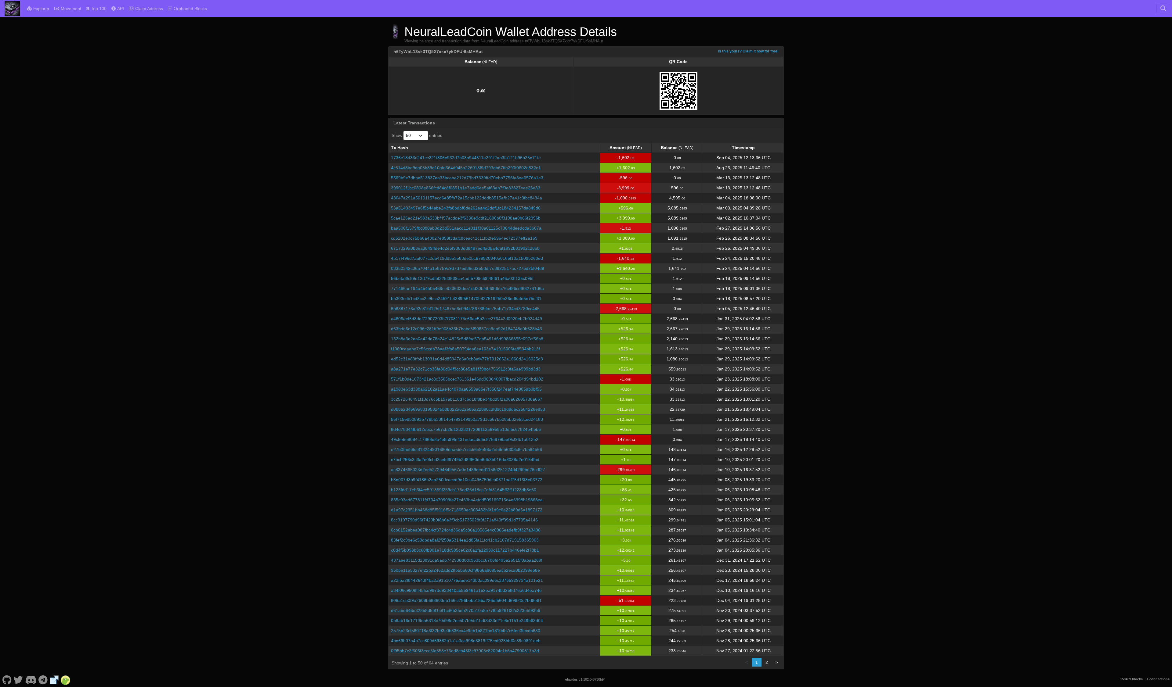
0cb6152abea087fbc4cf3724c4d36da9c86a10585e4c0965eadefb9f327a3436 (466, 530)
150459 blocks (1131, 679)
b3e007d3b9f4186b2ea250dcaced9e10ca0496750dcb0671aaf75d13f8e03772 (466, 479)
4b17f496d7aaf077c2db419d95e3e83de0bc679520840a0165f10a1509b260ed (467, 258)
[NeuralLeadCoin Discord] (30, 679)
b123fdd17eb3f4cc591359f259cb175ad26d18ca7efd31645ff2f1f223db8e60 (463, 489)
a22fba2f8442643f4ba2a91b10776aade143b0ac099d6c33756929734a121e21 (467, 580)
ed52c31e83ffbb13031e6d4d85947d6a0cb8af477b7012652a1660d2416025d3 (467, 358)
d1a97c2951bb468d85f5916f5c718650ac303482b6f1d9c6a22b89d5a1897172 (466, 509)
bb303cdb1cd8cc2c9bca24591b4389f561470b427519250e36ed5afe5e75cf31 (466, 298)
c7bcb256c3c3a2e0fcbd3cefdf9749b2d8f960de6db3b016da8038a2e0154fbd (465, 459)
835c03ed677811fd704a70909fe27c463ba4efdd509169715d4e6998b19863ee (467, 499)
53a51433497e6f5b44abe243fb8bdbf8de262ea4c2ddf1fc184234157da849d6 (466, 208)
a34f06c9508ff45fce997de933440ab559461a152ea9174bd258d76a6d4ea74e (466, 590)
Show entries (417, 135)
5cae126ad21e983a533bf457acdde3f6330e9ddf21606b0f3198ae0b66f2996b (466, 218)
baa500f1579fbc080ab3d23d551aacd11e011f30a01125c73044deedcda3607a (466, 228)
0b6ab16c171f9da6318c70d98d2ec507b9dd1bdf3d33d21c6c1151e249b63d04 (467, 620)
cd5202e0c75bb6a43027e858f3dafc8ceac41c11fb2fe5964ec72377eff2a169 (464, 238)
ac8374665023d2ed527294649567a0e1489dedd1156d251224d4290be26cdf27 (468, 469)
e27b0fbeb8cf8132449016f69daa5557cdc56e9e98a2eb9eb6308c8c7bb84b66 (466, 449)
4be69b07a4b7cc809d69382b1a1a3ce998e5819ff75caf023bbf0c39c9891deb (466, 640)
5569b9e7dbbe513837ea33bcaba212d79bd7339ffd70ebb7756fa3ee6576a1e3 (467, 177)
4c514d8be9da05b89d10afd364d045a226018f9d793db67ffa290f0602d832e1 (466, 167)
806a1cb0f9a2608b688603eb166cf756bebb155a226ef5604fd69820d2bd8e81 (466, 600)
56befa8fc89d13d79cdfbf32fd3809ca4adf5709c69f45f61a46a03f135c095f (462, 278)
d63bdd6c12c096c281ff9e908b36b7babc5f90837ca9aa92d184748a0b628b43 (466, 328)
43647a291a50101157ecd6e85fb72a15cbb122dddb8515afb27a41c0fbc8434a (466, 197)
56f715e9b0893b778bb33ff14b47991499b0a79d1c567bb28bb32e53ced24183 (467, 419)
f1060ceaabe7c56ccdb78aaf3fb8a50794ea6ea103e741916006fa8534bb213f (465, 348)
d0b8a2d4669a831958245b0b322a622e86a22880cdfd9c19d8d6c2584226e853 (468, 409)
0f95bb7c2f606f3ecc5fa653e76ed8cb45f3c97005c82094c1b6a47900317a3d (465, 650)
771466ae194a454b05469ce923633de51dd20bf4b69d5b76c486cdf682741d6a (467, 288)
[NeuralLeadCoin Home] (12, 8)
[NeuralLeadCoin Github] (7, 679)
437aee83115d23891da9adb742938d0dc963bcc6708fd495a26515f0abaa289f (466, 560)
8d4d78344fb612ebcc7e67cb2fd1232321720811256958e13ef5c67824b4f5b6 (466, 429)
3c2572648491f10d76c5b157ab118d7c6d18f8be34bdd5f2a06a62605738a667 (466, 399)
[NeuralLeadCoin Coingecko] (65, 679)
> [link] (777, 662)
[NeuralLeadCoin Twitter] (18, 679)
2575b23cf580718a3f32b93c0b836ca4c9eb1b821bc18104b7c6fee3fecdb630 (465, 630)
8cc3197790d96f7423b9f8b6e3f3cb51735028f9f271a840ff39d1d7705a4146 (464, 519)
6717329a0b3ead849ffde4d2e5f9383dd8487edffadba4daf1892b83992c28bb (465, 248)
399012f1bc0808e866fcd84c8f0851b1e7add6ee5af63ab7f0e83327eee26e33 (465, 187)
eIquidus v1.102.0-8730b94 (585, 679)
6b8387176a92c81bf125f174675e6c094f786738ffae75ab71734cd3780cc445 (465, 308)
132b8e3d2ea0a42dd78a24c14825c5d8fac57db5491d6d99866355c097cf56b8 (467, 338)
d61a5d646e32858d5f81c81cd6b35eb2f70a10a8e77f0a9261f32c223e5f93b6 (465, 610)
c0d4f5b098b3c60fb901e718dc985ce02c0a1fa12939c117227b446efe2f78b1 (465, 550)
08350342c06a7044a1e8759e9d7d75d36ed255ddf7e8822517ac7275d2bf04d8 (467, 268)
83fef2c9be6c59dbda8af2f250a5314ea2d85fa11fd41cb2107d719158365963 (465, 540)
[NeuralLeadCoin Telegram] (43, 679)
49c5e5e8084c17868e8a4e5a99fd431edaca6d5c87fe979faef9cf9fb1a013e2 (464, 439)
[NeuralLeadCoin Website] (54, 679)
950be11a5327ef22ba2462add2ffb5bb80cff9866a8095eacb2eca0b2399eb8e (465, 570)
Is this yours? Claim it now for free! (748, 51)
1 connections (1158, 679)
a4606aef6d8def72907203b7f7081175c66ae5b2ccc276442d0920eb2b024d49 (466, 318)
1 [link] (756, 662)
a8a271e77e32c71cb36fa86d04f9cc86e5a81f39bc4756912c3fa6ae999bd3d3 (466, 369)
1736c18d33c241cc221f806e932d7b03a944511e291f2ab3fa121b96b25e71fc (466, 157)
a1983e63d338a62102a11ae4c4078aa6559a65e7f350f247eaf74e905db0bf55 (466, 389)
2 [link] (766, 662)
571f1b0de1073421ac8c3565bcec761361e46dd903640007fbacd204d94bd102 (467, 379)
